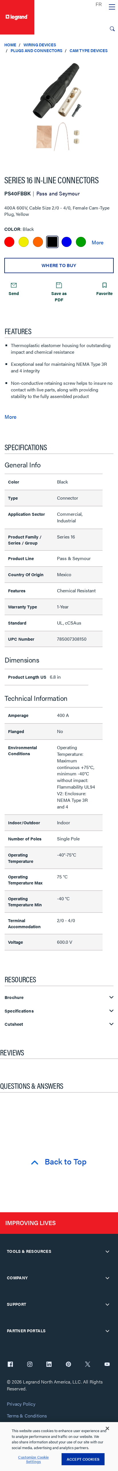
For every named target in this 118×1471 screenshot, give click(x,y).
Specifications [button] (19, 1010)
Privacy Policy (21, 1404)
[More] (97, 242)
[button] (112, 63)
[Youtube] (107, 1365)
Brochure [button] (14, 997)
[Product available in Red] (9, 242)
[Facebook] (10, 1365)
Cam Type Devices (89, 50)
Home (10, 44)
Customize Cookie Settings (33, 1459)
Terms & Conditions (27, 1416)
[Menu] (112, 7)
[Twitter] (87, 1365)
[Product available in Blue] (67, 242)
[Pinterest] (68, 1365)
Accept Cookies (83, 1459)
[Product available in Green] (81, 242)
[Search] (112, 29)
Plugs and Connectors (36, 50)
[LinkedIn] (49, 1365)
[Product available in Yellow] (24, 242)
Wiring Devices (39, 44)
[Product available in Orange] (38, 242)
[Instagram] (29, 1365)
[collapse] (107, 1251)
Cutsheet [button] (14, 1024)
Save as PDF (59, 296)
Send (14, 293)
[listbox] (59, 111)
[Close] (107, 1428)
